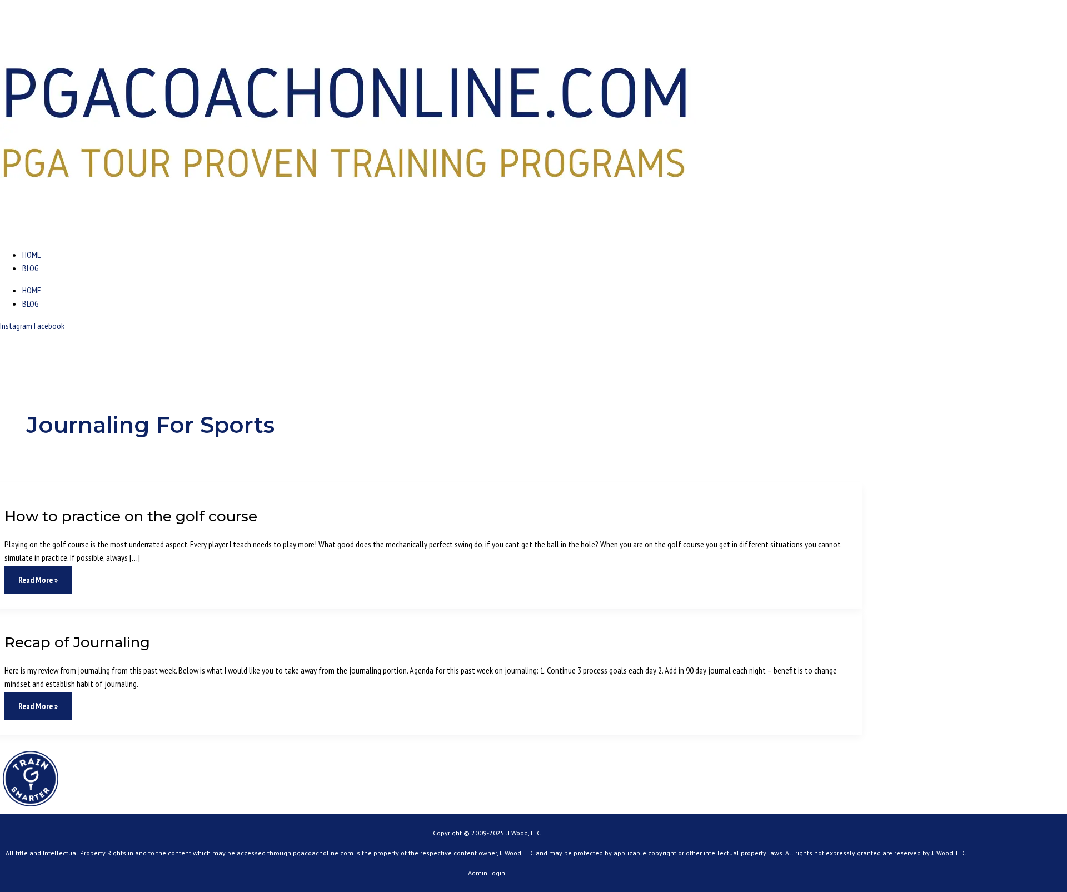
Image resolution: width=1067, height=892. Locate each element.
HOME (31, 254)
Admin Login (486, 873)
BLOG (30, 267)
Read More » (38, 575)
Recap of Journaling (77, 642)
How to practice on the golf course (130, 516)
